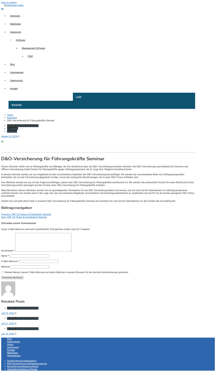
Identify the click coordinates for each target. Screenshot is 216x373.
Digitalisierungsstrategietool (21, 360)
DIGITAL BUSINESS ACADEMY (22, 125)
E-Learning (12, 128)
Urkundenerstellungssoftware (22, 369)
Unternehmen (17, 72)
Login (79, 96)
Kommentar (8, 250)
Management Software (33, 48)
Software (20, 40)
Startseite (15, 16)
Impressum (13, 347)
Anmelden (16, 104)
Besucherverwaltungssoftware (22, 366)
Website (5, 266)
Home (10, 344)
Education (12, 131)
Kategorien (15, 32)
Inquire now (7, 149)
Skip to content (9, 2)
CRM (30, 56)
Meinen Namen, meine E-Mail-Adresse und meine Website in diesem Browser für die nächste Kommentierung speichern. (67, 272)
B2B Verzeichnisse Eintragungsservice (27, 363)
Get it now (6, 146)
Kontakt (14, 88)
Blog (12, 64)
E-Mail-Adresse (10, 261)
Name (5, 255)
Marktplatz (15, 24)
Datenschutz (16, 80)
